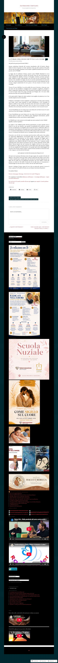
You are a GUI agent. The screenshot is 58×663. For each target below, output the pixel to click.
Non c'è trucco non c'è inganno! (16, 603)
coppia (15, 199)
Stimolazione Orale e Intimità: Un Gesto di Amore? (21, 598)
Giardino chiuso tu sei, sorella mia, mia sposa (19, 496)
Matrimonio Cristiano (29, 6)
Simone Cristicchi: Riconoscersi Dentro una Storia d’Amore (23, 495)
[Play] (10, 539)
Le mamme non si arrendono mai (17, 592)
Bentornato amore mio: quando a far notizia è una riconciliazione (24, 499)
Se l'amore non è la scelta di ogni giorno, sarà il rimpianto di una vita (24, 594)
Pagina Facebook (13, 508)
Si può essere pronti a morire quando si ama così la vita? (22, 593)
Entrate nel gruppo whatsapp (16, 174)
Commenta (44, 222)
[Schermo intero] (47, 539)
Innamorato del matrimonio (16, 506)
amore (12, 199)
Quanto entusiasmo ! (16, 227)
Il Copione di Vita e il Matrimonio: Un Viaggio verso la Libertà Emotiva (25, 501)
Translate (19, 238)
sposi (34, 199)
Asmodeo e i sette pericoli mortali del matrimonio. (20, 604)
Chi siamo (8, 25)
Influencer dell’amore (27, 177)
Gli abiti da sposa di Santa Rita (16, 597)
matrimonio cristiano (29, 199)
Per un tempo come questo (15, 601)
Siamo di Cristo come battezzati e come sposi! (19, 497)
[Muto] (45, 539)
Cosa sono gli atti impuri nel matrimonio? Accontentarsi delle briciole (25, 596)
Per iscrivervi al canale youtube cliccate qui (19, 181)
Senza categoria (17, 197)
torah (37, 199)
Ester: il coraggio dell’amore (16, 493)
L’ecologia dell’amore (40, 177)
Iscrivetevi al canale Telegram (32, 174)
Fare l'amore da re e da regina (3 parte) (18, 600)
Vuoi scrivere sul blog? (11, 28)
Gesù (18, 199)
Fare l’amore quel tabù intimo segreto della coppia (40, 227)
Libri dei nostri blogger (32, 25)
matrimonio (22, 199)
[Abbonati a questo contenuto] (9, 492)
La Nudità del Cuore (14, 504)
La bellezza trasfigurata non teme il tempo (19, 500)
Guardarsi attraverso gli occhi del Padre (18, 503)
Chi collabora (18, 25)
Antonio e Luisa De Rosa (17, 61)
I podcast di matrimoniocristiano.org (19, 492)
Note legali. (44, 25)
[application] (29, 529)
